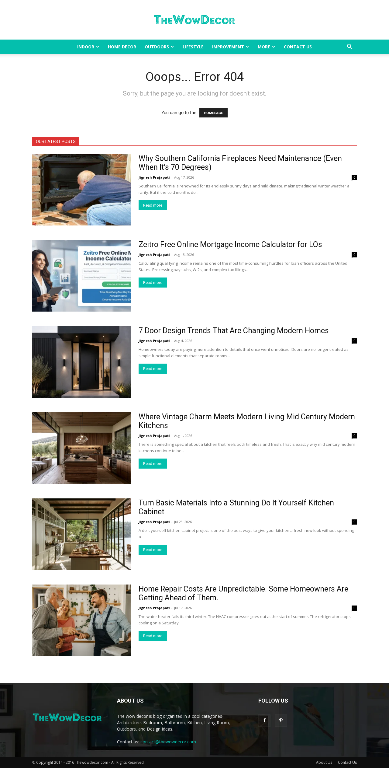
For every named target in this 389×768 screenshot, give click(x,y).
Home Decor (122, 47)
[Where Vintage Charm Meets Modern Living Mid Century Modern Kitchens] (81, 448)
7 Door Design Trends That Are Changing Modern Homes (234, 330)
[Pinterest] (281, 720)
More (264, 47)
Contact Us (298, 47)
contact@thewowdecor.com (168, 742)
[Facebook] (264, 720)
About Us (324, 762)
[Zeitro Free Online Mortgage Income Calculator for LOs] (81, 276)
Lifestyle (193, 47)
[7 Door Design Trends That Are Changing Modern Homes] (81, 362)
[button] (349, 47)
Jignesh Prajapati (154, 177)
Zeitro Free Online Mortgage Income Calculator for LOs (230, 244)
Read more (152, 205)
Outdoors (157, 47)
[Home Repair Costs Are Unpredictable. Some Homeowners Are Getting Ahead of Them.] (81, 620)
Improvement (228, 47)
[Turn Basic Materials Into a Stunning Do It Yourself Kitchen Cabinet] (81, 534)
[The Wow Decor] (194, 20)
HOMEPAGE (213, 113)
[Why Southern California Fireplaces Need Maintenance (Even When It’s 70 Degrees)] (81, 189)
